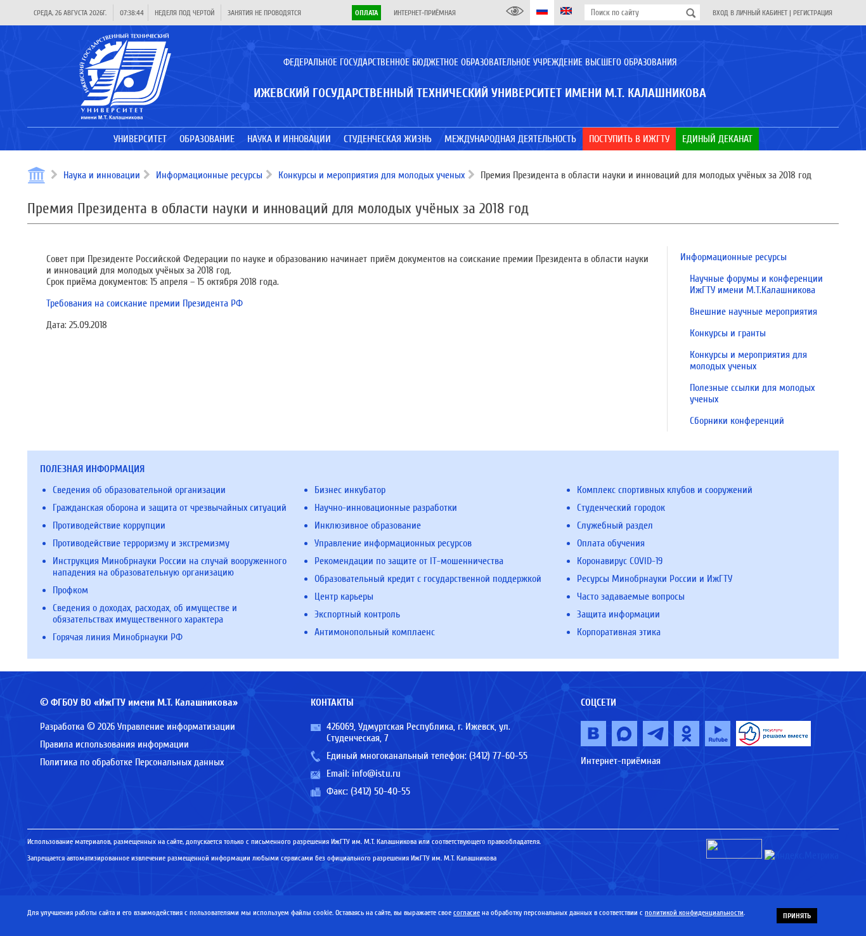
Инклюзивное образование (367, 525)
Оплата (366, 12)
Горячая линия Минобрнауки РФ (118, 637)
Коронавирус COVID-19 (619, 561)
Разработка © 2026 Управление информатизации (137, 726)
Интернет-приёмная (425, 12)
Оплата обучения (611, 543)
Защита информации (618, 614)
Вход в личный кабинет (750, 12)
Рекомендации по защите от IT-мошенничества (408, 561)
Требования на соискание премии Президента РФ (144, 303)
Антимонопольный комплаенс (374, 632)
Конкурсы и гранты (728, 333)
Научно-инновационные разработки (385, 507)
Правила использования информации (114, 744)
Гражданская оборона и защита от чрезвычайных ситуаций (170, 507)
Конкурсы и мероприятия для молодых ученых (371, 175)
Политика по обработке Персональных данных (132, 762)
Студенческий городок (621, 507)
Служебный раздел (615, 525)
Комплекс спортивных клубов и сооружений (665, 490)
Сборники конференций (737, 420)
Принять (797, 915)
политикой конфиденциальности (694, 912)
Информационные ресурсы (209, 175)
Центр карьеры (343, 596)
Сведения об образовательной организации (139, 490)
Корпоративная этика (619, 632)
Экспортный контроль (357, 614)
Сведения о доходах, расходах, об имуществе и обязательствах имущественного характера (145, 613)
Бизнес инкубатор (349, 490)
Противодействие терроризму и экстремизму (141, 543)
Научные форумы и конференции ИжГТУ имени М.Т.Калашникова (756, 284)
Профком (70, 590)
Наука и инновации (101, 175)
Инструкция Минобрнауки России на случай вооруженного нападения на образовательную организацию (170, 566)
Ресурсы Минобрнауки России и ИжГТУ (654, 578)
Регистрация (812, 12)
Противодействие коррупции (109, 525)
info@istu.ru (376, 773)
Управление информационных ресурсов (393, 543)
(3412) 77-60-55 (498, 755)
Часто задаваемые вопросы (631, 596)
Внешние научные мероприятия (753, 311)
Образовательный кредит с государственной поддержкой (427, 578)
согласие (466, 912)
